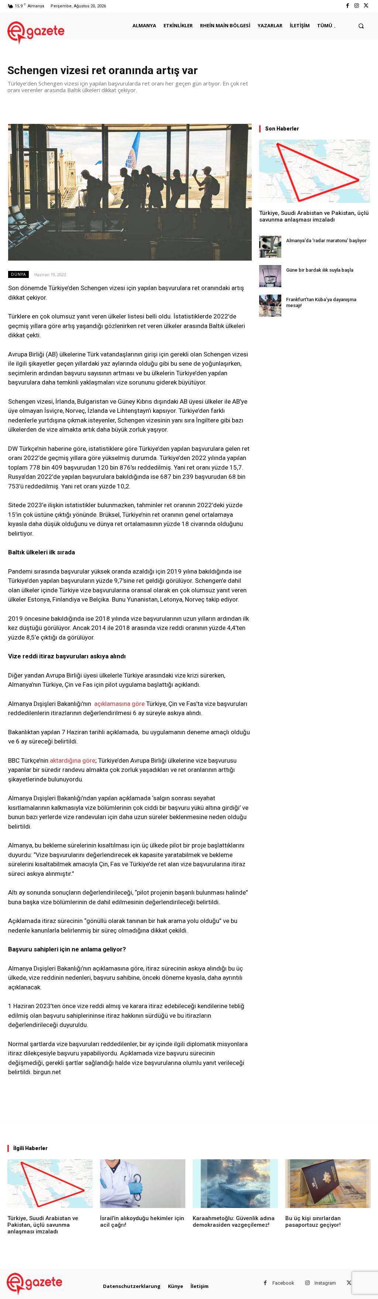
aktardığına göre (72, 760)
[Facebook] (347, 6)
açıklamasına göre (119, 703)
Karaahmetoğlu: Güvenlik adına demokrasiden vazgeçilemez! (234, 1221)
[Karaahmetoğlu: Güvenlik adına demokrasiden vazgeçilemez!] (235, 1183)
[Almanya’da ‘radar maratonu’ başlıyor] (270, 247)
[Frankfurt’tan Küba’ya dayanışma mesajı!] (270, 306)
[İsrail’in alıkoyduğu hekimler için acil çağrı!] (142, 1183)
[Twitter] (366, 6)
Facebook (283, 1283)
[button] (361, 25)
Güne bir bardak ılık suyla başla (319, 270)
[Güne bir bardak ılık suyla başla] (270, 276)
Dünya (18, 274)
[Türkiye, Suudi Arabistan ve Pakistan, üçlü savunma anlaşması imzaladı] (314, 171)
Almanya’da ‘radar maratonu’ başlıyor (326, 240)
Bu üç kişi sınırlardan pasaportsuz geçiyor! (313, 1221)
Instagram (325, 1283)
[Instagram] (356, 6)
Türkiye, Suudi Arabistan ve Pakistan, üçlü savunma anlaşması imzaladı (314, 216)
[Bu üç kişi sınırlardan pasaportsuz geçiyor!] (328, 1183)
